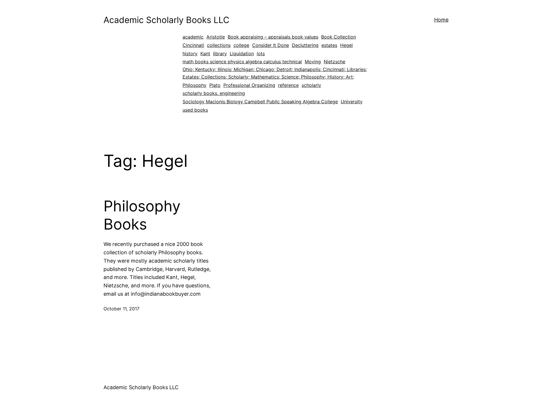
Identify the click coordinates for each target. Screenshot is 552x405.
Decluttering (305, 45)
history (190, 53)
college (241, 45)
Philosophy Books (142, 215)
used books (195, 110)
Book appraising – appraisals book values (273, 37)
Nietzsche (334, 61)
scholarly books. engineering (214, 93)
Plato (215, 85)
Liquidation (242, 53)
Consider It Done (270, 45)
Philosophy (194, 85)
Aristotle (215, 37)
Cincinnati (193, 45)
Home (441, 20)
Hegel (346, 45)
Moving (313, 61)
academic (193, 37)
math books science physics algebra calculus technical (242, 61)
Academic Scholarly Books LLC (166, 20)
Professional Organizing (249, 85)
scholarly (311, 85)
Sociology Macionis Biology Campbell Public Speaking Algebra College (260, 101)
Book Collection (338, 37)
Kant (205, 53)
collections (219, 45)
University (352, 101)
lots (261, 53)
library (220, 53)
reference (288, 85)
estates (329, 45)
